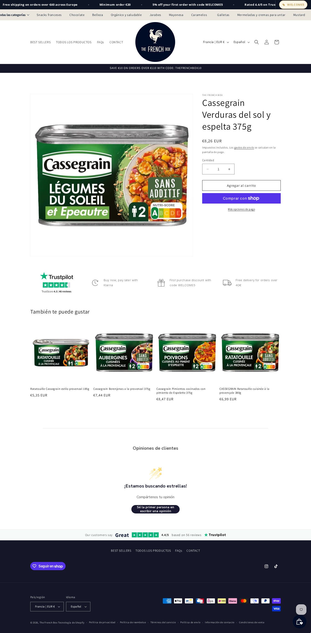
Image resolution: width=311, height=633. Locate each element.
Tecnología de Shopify (71, 622)
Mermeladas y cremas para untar (261, 15)
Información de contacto (220, 622)
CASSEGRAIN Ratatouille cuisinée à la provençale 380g (244, 391)
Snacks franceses (49, 15)
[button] (257, 42)
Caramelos (200, 15)
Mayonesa (176, 15)
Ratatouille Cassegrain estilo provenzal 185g (59, 389)
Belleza (97, 15)
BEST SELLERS (121, 551)
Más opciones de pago (241, 209)
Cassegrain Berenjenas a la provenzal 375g (121, 389)
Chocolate (76, 15)
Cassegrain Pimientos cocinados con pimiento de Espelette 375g (180, 391)
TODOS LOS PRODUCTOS (153, 551)
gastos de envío (244, 147)
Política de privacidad (102, 622)
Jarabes (155, 15)
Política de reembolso (133, 622)
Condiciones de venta (252, 622)
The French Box (49, 622)
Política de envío (190, 622)
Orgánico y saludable (126, 15)
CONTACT (193, 551)
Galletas (223, 15)
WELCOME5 (295, 5)
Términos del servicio (163, 622)
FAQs (178, 551)
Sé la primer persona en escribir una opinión (155, 509)
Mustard (299, 15)
